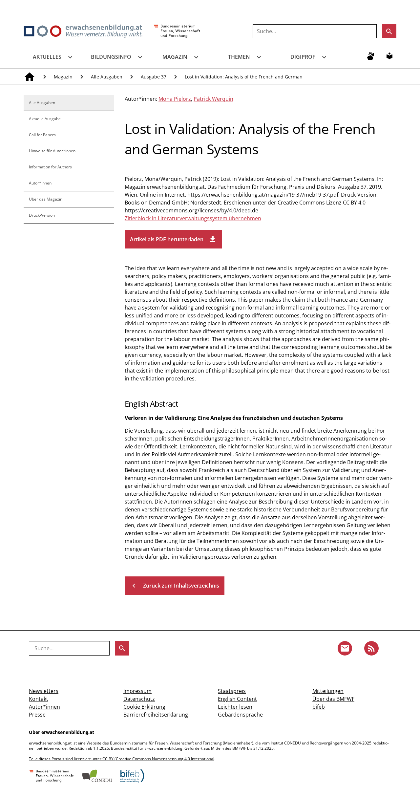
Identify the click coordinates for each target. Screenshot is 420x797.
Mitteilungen (328, 691)
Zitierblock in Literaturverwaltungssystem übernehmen (193, 218)
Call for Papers (42, 135)
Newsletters (43, 691)
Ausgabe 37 (153, 77)
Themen (239, 56)
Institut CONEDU (286, 743)
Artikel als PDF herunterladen (173, 239)
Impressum (137, 691)
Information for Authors (50, 167)
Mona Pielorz (174, 98)
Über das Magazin (45, 199)
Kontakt (38, 698)
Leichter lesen (235, 706)
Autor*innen (40, 183)
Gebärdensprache (240, 714)
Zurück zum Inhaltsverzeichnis (174, 586)
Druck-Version (42, 215)
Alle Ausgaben (106, 77)
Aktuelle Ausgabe (45, 118)
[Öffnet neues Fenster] (177, 31)
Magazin (174, 56)
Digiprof (302, 56)
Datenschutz (139, 698)
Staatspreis (232, 691)
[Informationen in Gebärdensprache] (370, 56)
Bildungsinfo (111, 56)
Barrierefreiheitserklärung (155, 714)
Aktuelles (47, 56)
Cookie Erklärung (144, 706)
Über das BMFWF (333, 698)
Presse (37, 714)
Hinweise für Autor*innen (52, 151)
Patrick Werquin (213, 98)
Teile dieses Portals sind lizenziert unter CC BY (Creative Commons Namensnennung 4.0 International (121, 759)
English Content (237, 698)
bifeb (318, 706)
